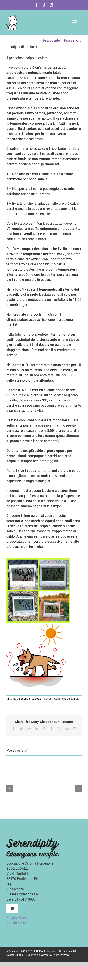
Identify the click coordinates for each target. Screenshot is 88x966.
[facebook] (36, 5)
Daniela (13, 698)
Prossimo (71, 40)
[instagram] (51, 5)
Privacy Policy (17, 917)
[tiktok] (44, 5)
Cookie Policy (16, 923)
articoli (47, 698)
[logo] (11, 16)
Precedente (51, 40)
